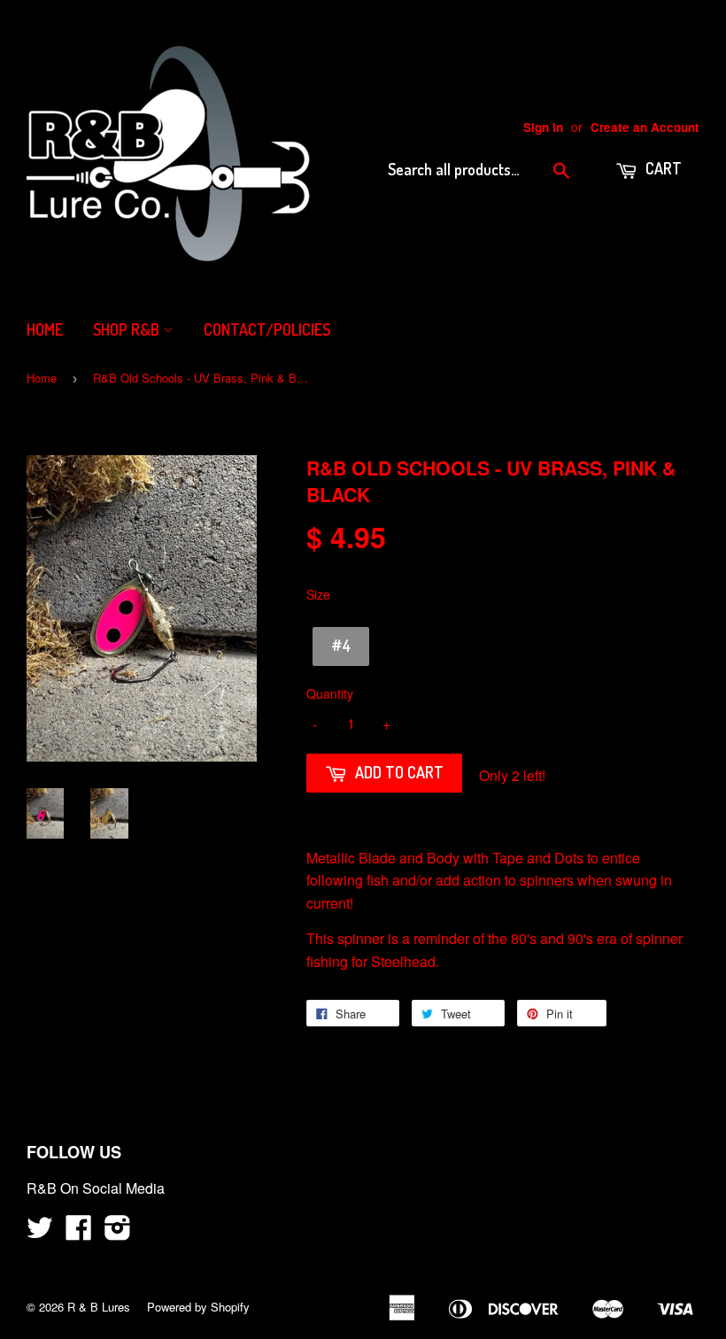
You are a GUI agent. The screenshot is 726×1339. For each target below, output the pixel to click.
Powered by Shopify (198, 1306)
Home (45, 329)
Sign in (543, 127)
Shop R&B (128, 329)
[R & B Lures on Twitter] (40, 1232)
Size (318, 594)
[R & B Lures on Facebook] (79, 1232)
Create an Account (645, 127)
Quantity (329, 693)
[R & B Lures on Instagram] (117, 1232)
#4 (341, 645)
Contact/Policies (267, 329)
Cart (662, 168)
